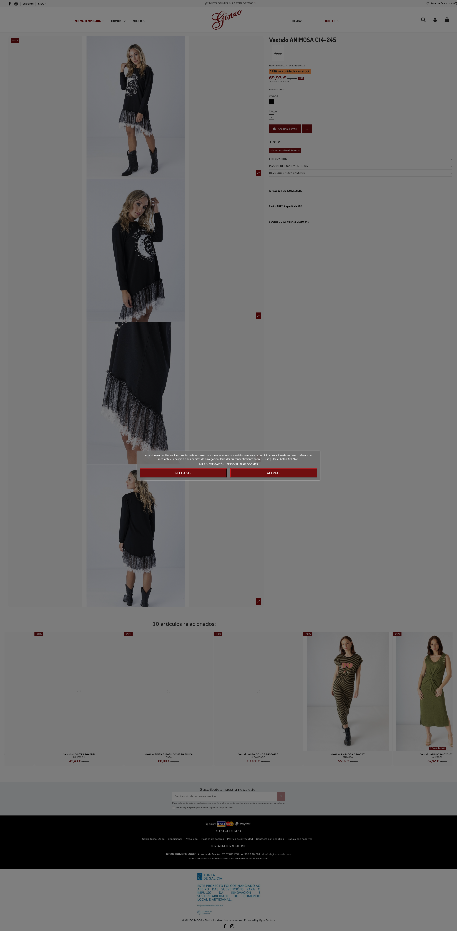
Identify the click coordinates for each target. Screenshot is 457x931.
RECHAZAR (183, 473)
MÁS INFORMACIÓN (212, 464)
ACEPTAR (273, 473)
